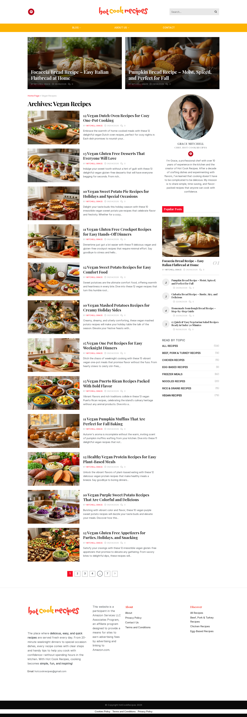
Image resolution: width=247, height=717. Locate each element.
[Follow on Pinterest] (31, 12)
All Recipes (170, 345)
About (128, 612)
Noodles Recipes (173, 381)
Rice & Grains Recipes (176, 388)
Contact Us (132, 622)
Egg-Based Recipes (175, 367)
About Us (120, 27)
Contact (169, 27)
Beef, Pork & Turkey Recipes (181, 353)
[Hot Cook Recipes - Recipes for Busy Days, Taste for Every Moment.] (123, 12)
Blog (75, 27)
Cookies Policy (102, 711)
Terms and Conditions (138, 627)
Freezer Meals (172, 374)
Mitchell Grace (42, 84)
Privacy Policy (133, 617)
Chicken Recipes (173, 360)
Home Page (33, 95)
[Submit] (216, 12)
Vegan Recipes (172, 395)
